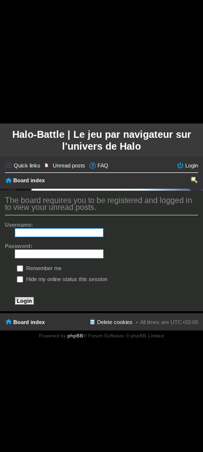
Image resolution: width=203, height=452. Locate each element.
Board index (29, 180)
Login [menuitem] (191, 165)
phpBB (75, 335)
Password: (19, 246)
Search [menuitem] (194, 181)
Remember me (43, 268)
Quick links (27, 165)
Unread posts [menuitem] (69, 165)
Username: (19, 225)
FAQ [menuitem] (103, 165)
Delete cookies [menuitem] (115, 322)
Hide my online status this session (66, 279)
